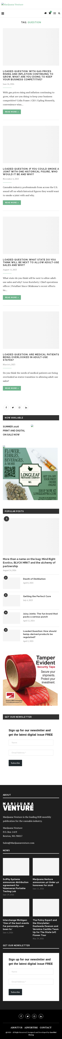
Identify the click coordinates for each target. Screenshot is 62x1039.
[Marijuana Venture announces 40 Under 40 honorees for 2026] (46, 867)
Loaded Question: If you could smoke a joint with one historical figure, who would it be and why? (31, 172)
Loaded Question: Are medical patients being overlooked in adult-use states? (31, 357)
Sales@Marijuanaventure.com (18, 842)
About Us (16, 1027)
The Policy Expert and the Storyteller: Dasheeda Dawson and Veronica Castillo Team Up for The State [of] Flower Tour (46, 928)
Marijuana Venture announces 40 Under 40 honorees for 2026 (46, 882)
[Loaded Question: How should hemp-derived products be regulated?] (11, 635)
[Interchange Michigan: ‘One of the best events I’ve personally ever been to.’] (16, 907)
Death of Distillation (34, 579)
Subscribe (15, 763)
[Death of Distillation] (11, 583)
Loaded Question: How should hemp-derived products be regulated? (39, 634)
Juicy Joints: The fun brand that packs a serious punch (40, 615)
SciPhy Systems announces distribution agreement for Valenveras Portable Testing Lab (15, 885)
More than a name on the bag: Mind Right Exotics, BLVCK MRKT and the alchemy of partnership (29, 562)
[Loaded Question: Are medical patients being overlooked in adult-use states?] (31, 330)
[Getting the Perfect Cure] (11, 600)
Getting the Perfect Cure (37, 596)
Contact (45, 1027)
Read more (11, 112)
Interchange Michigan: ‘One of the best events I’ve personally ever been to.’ (16, 924)
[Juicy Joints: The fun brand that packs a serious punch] (11, 618)
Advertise (31, 1027)
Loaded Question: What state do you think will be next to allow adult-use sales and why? (31, 262)
